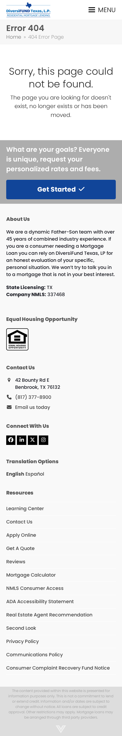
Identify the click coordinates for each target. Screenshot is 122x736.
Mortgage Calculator (31, 575)
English (15, 474)
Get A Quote (20, 548)
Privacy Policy (22, 641)
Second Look (21, 628)
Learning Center (25, 508)
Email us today (32, 407)
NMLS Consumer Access (35, 588)
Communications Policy (34, 654)
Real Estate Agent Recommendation (49, 614)
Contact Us (19, 521)
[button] (102, 10)
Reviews (15, 561)
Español (34, 474)
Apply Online (21, 535)
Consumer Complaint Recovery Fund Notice (58, 668)
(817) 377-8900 (33, 397)
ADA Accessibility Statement (40, 601)
